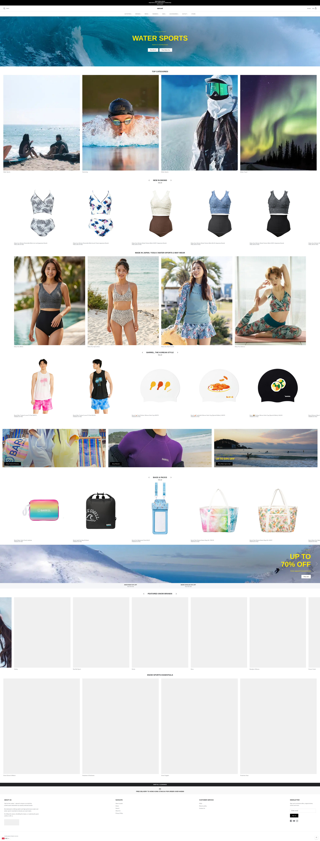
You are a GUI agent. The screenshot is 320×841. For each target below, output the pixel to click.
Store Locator (119, 803)
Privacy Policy (119, 813)
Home (117, 806)
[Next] (316, 564)
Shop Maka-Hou (166, 50)
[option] (160, 41)
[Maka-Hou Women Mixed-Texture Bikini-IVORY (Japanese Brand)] (160, 213)
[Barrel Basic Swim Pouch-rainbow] (42, 510)
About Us (118, 810)
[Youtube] (294, 821)
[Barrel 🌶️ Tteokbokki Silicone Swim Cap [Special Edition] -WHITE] (219, 385)
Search (117, 808)
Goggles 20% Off (304, 572)
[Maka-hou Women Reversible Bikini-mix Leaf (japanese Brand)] (42, 213)
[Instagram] (297, 821)
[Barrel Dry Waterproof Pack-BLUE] (160, 510)
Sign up (294, 815)
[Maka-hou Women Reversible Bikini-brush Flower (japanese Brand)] (101, 213)
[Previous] (3, 564)
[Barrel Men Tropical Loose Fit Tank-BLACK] (101, 385)
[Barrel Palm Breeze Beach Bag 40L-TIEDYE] (219, 510)
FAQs (200, 803)
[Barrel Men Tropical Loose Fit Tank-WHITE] (42, 385)
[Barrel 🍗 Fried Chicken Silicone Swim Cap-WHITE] (160, 385)
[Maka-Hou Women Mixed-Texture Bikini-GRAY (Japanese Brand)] (278, 213)
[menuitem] (128, 13)
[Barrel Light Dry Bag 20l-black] (101, 510)
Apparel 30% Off (290, 572)
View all (160, 182)
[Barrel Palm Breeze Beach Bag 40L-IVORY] (278, 510)
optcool (8, 836)
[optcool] (160, 8)
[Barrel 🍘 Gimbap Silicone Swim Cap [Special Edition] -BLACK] (278, 385)
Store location (160, 4)
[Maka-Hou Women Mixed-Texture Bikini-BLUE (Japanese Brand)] (219, 213)
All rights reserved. (14, 836)
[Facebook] (291, 821)
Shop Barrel (153, 50)
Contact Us (202, 808)
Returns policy (203, 806)
